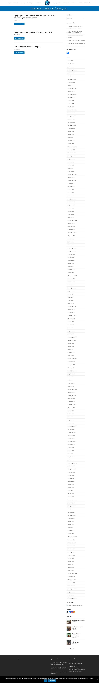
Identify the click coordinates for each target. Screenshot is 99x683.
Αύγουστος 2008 (71, 592)
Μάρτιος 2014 (71, 386)
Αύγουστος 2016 (71, 318)
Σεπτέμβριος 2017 (72, 288)
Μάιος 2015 (70, 349)
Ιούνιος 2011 (71, 487)
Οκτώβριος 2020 (71, 202)
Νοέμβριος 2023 (71, 119)
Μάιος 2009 (70, 564)
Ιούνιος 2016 (71, 324)
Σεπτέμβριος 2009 (72, 552)
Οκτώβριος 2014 (71, 367)
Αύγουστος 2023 (71, 128)
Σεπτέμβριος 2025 (72, 79)
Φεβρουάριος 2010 (72, 536)
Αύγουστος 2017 (71, 291)
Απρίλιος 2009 (71, 567)
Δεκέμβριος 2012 (72, 432)
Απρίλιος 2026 (71, 63)
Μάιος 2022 (70, 168)
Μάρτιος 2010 (71, 533)
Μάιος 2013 (70, 417)
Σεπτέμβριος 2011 (72, 478)
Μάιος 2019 (70, 242)
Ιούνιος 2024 (71, 103)
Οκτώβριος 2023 (71, 122)
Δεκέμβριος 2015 (72, 340)
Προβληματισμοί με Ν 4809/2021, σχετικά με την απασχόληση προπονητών (35, 16)
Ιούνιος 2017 (71, 294)
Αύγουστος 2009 (71, 555)
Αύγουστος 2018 (71, 260)
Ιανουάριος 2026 (71, 73)
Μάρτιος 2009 (71, 570)
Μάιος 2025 (70, 85)
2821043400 (76, 665)
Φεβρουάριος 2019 (72, 248)
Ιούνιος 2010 (71, 524)
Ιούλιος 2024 (71, 100)
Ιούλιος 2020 (71, 208)
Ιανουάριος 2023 (71, 149)
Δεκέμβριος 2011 (72, 469)
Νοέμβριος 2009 (71, 546)
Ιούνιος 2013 (71, 414)
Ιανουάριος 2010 (71, 539)
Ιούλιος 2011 (71, 484)
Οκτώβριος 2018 (71, 257)
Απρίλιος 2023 (71, 140)
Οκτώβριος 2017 (71, 285)
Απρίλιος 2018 (71, 269)
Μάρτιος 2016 (71, 334)
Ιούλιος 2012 (71, 447)
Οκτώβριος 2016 (71, 312)
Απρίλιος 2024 (71, 106)
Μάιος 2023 (70, 137)
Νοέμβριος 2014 (71, 364)
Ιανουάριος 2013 (71, 429)
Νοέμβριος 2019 (71, 226)
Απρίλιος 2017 (71, 300)
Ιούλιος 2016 (71, 321)
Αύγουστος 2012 (71, 444)
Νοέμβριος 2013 (71, 398)
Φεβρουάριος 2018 (72, 275)
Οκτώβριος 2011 (71, 475)
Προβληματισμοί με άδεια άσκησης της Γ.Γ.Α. (33, 32)
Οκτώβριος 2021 (71, 183)
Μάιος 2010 (70, 527)
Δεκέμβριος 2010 (72, 506)
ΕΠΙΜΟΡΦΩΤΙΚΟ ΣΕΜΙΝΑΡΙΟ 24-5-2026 (76, 40)
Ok (45, 680)
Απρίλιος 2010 (71, 530)
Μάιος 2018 (70, 266)
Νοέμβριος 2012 (71, 435)
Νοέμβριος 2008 (71, 582)
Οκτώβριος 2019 (71, 229)
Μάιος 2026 (70, 60)
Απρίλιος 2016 (71, 331)
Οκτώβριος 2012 (71, 438)
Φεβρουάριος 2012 (72, 463)
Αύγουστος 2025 (71, 82)
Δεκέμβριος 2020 (72, 199)
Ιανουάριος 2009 (71, 576)
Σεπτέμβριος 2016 (72, 315)
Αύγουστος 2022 (71, 159)
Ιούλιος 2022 (71, 162)
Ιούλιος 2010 (71, 521)
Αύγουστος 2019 (71, 235)
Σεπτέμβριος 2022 (72, 156)
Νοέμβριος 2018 (71, 254)
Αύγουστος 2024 (71, 97)
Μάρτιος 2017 (71, 303)
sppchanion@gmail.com (77, 668)
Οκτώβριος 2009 (71, 549)
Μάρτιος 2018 (71, 272)
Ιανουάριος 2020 (71, 223)
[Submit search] (83, 18)
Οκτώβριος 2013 (71, 401)
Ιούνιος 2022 (71, 165)
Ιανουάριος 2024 (71, 113)
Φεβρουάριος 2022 (72, 174)
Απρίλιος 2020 (71, 214)
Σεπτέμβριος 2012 (72, 441)
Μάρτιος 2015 (71, 355)
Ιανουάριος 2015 (71, 361)
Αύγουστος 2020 (71, 205)
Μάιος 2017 (70, 297)
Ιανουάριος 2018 (71, 278)
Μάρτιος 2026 (71, 67)
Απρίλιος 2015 (71, 352)
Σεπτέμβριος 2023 (72, 125)
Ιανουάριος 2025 (71, 91)
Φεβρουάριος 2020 (72, 220)
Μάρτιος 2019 (71, 245)
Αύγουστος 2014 (71, 374)
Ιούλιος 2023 (71, 131)
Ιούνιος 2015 (71, 346)
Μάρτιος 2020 (71, 217)
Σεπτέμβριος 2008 (72, 589)
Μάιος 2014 (70, 380)
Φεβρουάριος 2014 (72, 389)
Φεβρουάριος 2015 (72, 358)
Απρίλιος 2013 (71, 420)
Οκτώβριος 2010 (71, 512)
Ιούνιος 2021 (71, 192)
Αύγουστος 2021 (71, 186)
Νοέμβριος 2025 (71, 76)
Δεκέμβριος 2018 (72, 251)
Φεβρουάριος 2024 (72, 109)
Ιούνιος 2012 (71, 450)
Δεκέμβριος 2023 (72, 116)
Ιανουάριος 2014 (71, 392)
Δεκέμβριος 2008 (72, 579)
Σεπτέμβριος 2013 (72, 404)
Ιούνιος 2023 (71, 134)
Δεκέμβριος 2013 (72, 395)
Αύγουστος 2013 (71, 407)
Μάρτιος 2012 (71, 460)
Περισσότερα (52, 680)
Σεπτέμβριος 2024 (72, 94)
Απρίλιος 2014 (71, 383)
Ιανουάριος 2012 (71, 466)
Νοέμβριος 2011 (71, 472)
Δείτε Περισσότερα (19, 23)
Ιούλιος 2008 (71, 595)
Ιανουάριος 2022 (71, 177)
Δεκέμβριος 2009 (72, 542)
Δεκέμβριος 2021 (72, 180)
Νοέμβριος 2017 (71, 281)
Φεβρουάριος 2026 (72, 70)
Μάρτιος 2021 (71, 196)
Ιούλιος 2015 (71, 343)
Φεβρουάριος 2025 (72, 88)
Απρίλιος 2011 (71, 493)
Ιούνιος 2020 (71, 211)
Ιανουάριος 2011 (71, 503)
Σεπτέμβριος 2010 (72, 515)
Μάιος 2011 (70, 490)
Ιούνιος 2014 (71, 377)
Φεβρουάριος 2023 (72, 146)
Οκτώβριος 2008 (71, 585)
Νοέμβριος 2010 (71, 509)
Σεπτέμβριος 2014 (72, 370)
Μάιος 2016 (70, 328)
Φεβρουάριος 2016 (72, 337)
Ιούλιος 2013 (71, 410)
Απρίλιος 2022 (71, 171)
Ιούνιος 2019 (71, 239)
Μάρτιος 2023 (71, 143)
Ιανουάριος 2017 (71, 309)
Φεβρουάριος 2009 (72, 573)
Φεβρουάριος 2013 (72, 426)
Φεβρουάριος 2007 (72, 598)
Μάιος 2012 (70, 453)
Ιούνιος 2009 (71, 561)
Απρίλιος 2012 (71, 457)
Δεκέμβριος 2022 (72, 152)
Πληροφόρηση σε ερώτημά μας (27, 46)
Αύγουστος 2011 (71, 481)
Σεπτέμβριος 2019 (72, 232)
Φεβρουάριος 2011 (72, 500)
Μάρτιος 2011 (71, 496)
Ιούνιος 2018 (71, 263)
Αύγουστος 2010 (71, 518)
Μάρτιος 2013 (71, 423)
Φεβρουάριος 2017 (72, 306)
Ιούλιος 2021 (71, 189)
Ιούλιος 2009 (71, 558)
